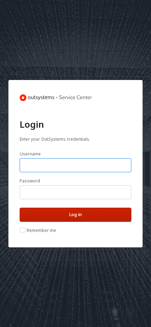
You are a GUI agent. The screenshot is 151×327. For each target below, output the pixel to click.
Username (30, 154)
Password (30, 181)
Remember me (41, 230)
